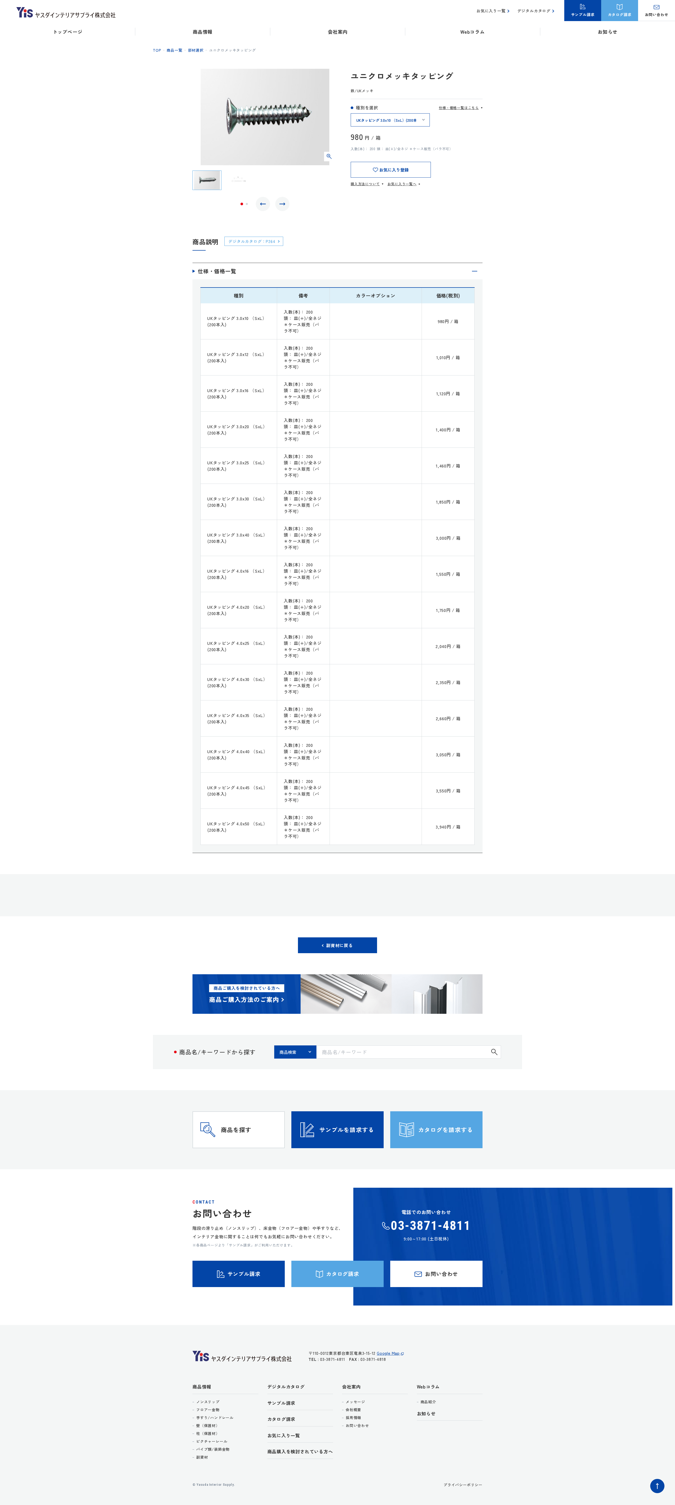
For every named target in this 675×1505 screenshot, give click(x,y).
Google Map (388, 1353)
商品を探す (236, 1129)
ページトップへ (657, 1486)
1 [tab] (241, 204)
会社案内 (351, 1386)
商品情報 (201, 1386)
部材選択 (196, 50)
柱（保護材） (208, 1433)
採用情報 (353, 1417)
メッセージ (355, 1401)
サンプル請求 (281, 1403)
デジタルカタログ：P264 (251, 241)
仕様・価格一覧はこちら (459, 107)
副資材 (202, 1457)
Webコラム (428, 1386)
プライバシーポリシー (463, 1484)
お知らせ (608, 31)
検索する (494, 1052)
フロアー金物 (208, 1409)
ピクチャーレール (211, 1441)
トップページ (68, 31)
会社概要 (353, 1409)
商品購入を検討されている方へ (300, 1451)
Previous (263, 204)
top (157, 50)
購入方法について (365, 183)
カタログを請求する (445, 1129)
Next (282, 204)
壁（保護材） (208, 1425)
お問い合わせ (357, 1425)
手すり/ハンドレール (215, 1417)
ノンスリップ (208, 1401)
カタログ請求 (281, 1419)
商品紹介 (428, 1401)
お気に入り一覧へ (401, 183)
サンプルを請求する (346, 1129)
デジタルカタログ (534, 10)
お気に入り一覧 (491, 10)
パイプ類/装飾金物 (213, 1449)
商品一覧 (174, 50)
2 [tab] (247, 204)
